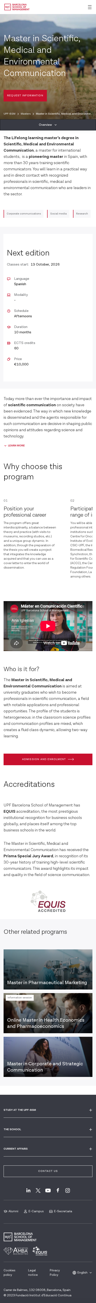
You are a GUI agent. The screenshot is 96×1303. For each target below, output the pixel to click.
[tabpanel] (48, 519)
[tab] (48, 124)
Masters (26, 113)
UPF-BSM (9, 113)
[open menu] (89, 7)
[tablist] (48, 124)
